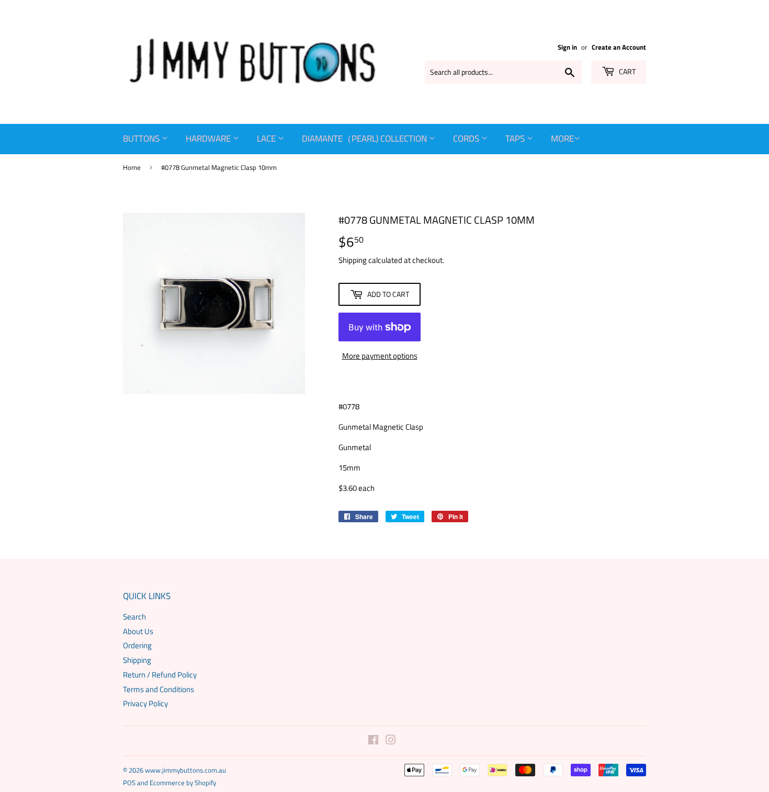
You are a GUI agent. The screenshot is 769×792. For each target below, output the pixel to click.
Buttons (142, 138)
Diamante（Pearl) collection (365, 138)
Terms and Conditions (158, 689)
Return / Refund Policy (160, 675)
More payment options (379, 356)
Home (132, 167)
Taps (516, 138)
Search (134, 617)
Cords (467, 138)
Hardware (209, 138)
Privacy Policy (145, 703)
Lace (267, 138)
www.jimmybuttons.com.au (185, 770)
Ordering (137, 645)
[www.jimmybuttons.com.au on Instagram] (391, 741)
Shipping (352, 260)
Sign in (567, 47)
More (562, 138)
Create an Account (619, 47)
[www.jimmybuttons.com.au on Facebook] (373, 741)
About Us (138, 631)
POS (129, 782)
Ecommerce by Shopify (183, 782)
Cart (626, 71)
